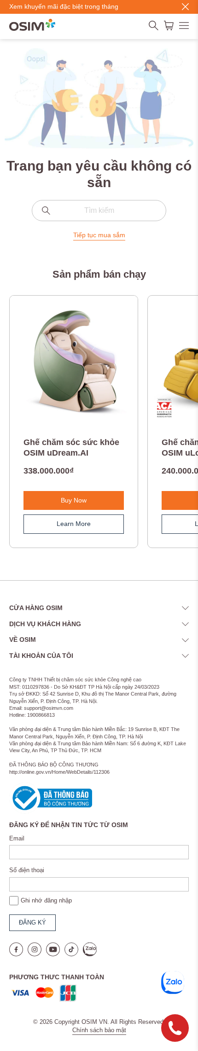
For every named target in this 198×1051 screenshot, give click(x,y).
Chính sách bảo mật (99, 1030)
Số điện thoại (26, 870)
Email (16, 838)
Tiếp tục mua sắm (99, 235)
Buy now (74, 500)
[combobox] (99, 210)
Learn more (74, 523)
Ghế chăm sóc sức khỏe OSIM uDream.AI (71, 447)
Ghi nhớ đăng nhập (46, 900)
